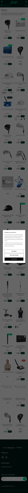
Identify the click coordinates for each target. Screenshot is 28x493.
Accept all (14, 259)
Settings (14, 251)
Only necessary (14, 255)
